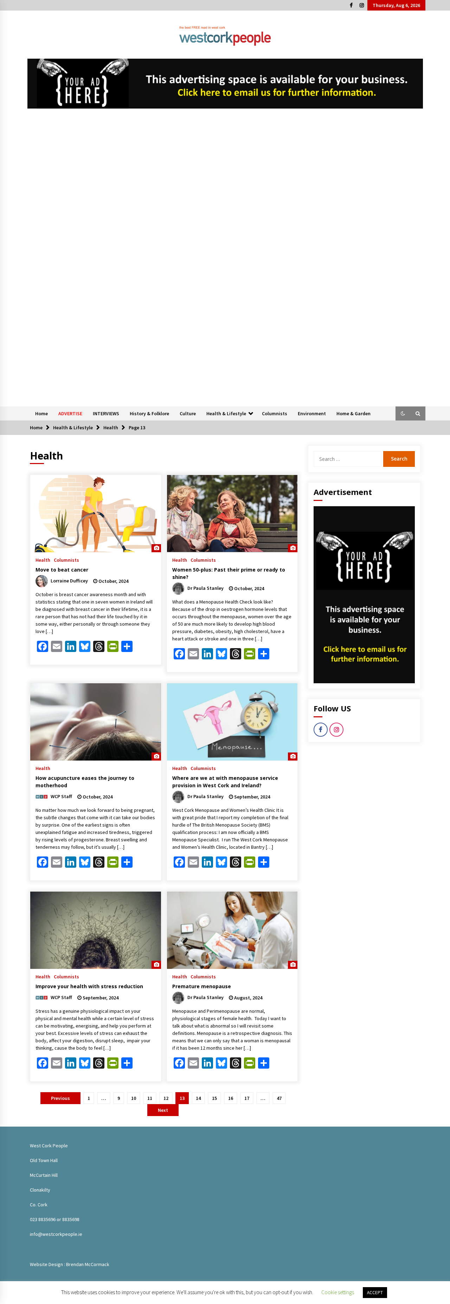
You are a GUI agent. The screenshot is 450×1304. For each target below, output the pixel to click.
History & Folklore (149, 413)
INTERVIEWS (106, 413)
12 (165, 1098)
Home (41, 413)
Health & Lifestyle (226, 413)
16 (230, 1098)
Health (43, 559)
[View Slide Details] (225, 84)
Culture (188, 413)
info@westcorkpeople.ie (56, 1234)
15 (214, 1098)
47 (279, 1098)
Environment (312, 413)
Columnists (274, 413)
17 (246, 1098)
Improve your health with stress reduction (89, 986)
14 (198, 1098)
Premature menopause (201, 986)
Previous (60, 1098)
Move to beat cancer (62, 569)
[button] (403, 413)
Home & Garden (353, 413)
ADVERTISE (70, 413)
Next (163, 1110)
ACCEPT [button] (375, 1293)
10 (133, 1098)
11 (149, 1098)
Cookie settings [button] (337, 1292)
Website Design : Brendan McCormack (69, 1264)
